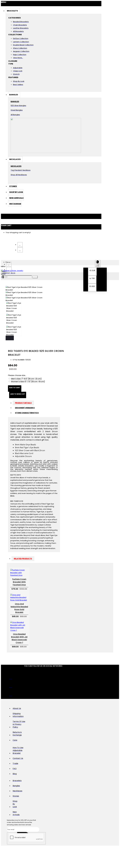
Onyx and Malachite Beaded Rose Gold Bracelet (19, 608)
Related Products (23, 558)
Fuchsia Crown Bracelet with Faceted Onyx (19, 582)
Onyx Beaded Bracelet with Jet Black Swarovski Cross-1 (19, 638)
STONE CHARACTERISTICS (27, 413)
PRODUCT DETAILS (23, 403)
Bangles (15, 101)
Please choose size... (17, 375)
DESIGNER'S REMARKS (25, 408)
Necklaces (16, 166)
